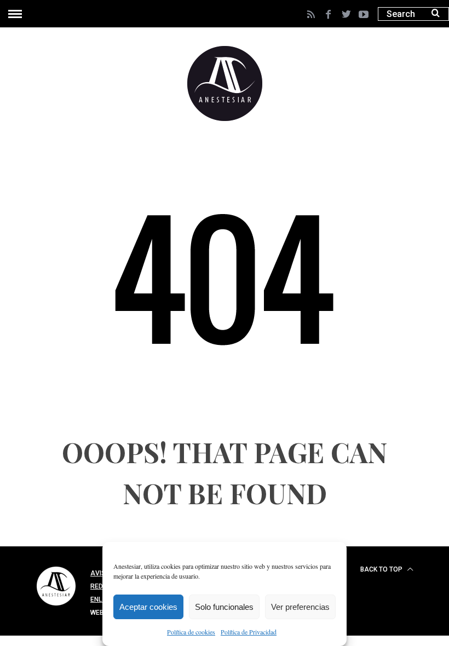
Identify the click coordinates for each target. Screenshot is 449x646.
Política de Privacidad (249, 631)
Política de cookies (191, 631)
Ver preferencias (300, 607)
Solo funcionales (224, 607)
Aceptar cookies (148, 607)
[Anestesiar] (56, 607)
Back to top (382, 569)
